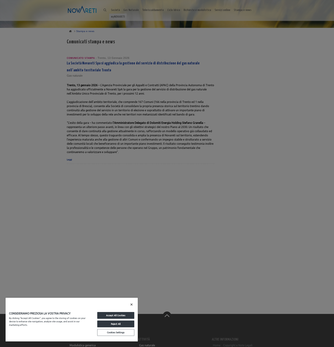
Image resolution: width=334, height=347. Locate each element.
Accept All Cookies (115, 315)
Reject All (116, 324)
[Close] (131, 304)
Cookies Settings (116, 332)
